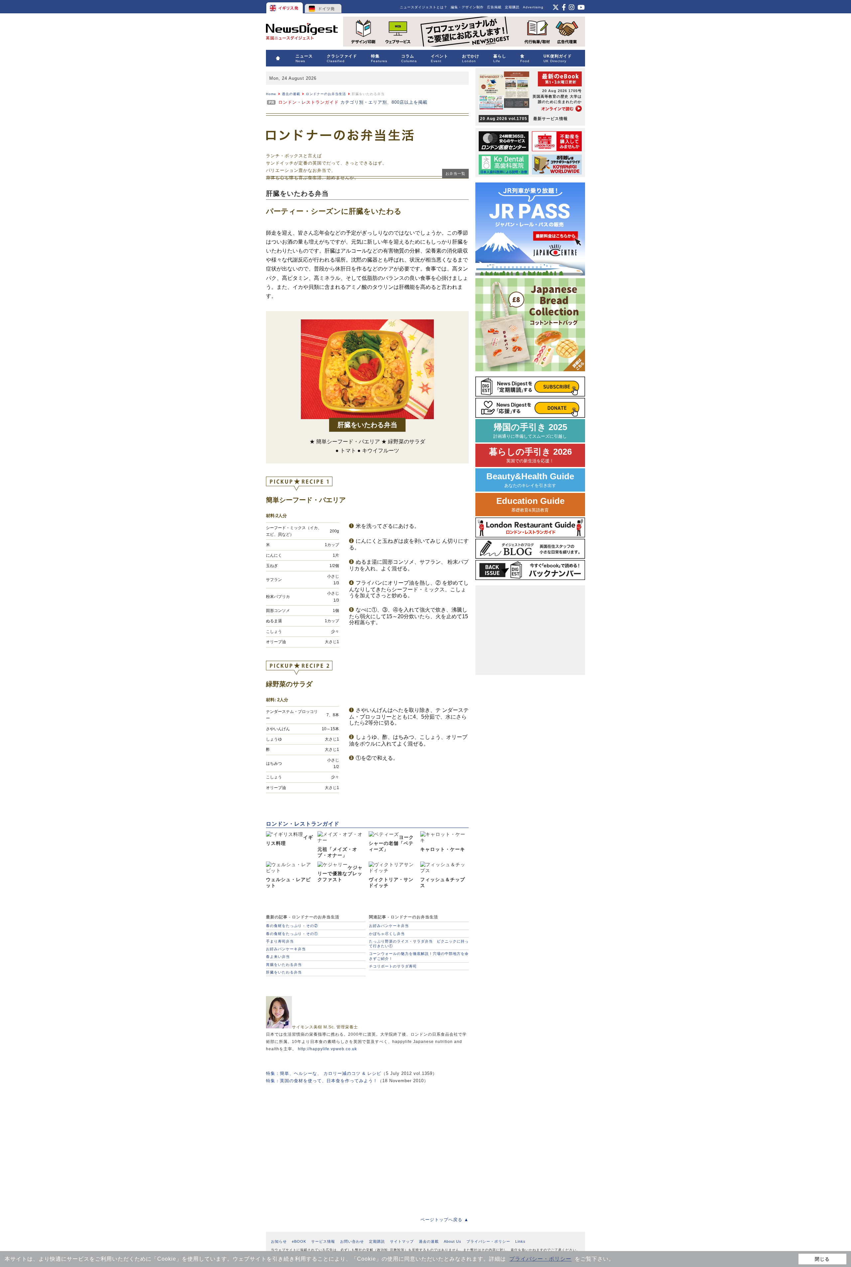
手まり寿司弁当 (280, 941)
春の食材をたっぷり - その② (292, 926)
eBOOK (299, 1241)
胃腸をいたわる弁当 (284, 965)
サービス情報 (323, 1241)
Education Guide (530, 504)
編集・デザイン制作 (467, 7)
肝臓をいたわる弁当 (284, 972)
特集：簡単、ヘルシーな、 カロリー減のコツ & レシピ (323, 1073)
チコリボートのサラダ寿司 (393, 966)
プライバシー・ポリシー (540, 1259)
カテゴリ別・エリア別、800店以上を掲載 (352, 102)
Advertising (533, 7)
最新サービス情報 (524, 118)
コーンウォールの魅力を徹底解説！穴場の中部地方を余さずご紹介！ (419, 956)
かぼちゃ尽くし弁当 (387, 934)
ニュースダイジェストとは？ (423, 7)
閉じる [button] (822, 1259)
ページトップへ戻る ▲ (445, 1219)
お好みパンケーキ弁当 (286, 949)
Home (271, 94)
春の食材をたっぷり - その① (292, 934)
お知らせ (279, 1241)
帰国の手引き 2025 (530, 430)
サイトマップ (402, 1241)
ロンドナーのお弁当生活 (326, 94)
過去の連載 (291, 94)
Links (520, 1241)
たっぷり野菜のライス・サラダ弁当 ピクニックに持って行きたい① (419, 943)
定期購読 (512, 7)
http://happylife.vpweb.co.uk (327, 1049)
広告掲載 (494, 7)
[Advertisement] (367, 1145)
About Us (452, 1241)
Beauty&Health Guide (530, 480)
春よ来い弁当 (278, 957)
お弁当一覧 (455, 173)
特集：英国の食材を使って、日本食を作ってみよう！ (322, 1080)
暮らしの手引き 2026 (530, 455)
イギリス (285, 6)
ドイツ (323, 6)
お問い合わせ (352, 1241)
